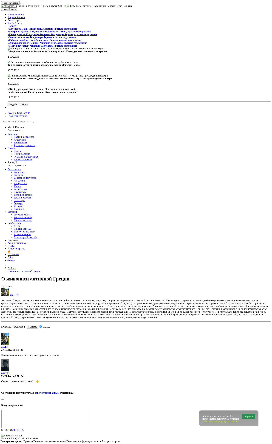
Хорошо (249, 416)
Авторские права (111, 441)
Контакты (32, 438)
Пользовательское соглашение (49, 441)
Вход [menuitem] (10, 116)
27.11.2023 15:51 (10, 349)
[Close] (32, 122)
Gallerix (15, 430)
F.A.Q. (14, 438)
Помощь (6, 438)
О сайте (22, 438)
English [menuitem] (21, 113)
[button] (16, 14)
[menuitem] (27, 113)
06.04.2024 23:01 (10, 375)
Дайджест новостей (18, 104)
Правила (28, 441)
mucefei (5, 373)
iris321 (4, 347)
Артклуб (17, 164)
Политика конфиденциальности (84, 441)
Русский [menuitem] (12, 113)
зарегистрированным (47, 392)
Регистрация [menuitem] (20, 116)
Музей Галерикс (16, 128)
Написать (32, 327)
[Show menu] (21, 3)
